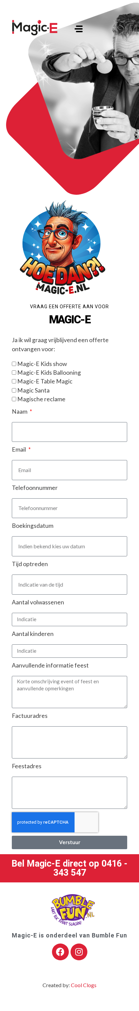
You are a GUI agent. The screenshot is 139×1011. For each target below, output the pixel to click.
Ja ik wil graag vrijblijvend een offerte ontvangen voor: (60, 344)
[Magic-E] (35, 27)
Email (19, 449)
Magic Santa (33, 390)
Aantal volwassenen (38, 602)
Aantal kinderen (33, 633)
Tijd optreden (30, 563)
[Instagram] (79, 952)
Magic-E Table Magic (45, 381)
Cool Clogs (83, 985)
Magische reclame (41, 399)
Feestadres (26, 766)
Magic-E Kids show (42, 363)
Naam (20, 411)
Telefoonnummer (35, 487)
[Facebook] (60, 952)
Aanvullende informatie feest (50, 665)
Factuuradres (30, 715)
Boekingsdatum (32, 525)
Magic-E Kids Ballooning (49, 372)
